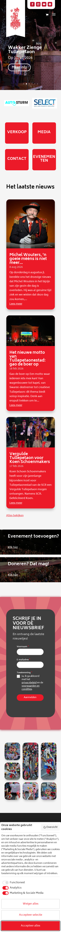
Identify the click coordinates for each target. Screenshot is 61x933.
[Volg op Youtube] (44, 4)
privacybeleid (29, 683)
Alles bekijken (15, 515)
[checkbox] (13, 883)
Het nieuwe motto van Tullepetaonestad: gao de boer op (27, 358)
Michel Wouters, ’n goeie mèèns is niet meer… (28, 259)
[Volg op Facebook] (32, 4)
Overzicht (51, 827)
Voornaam (23, 647)
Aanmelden (30, 697)
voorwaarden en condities (31, 687)
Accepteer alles (30, 926)
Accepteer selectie (30, 915)
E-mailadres (23, 660)
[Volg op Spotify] (50, 4)
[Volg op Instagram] (38, 4)
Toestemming (24, 673)
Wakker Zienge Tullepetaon (25, 50)
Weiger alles (30, 904)
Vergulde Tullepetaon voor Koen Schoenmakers (29, 458)
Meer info (19, 68)
